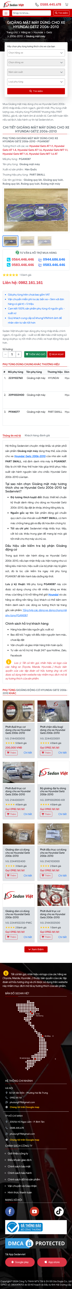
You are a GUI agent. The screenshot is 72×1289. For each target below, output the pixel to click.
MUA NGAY (58, 354)
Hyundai (38, 32)
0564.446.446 (23, 259)
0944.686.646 (54, 259)
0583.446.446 (23, 265)
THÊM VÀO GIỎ (36, 354)
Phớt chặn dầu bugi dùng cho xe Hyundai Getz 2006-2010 (52, 730)
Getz (49, 32)
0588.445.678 (50, 4)
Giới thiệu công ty (18, 1153)
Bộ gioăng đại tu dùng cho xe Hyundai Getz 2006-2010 (53, 791)
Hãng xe (25, 32)
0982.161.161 (30, 282)
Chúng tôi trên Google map (24, 1107)
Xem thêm (38, 949)
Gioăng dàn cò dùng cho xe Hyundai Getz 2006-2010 (17, 853)
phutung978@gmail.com (22, 1102)
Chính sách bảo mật (19, 1166)
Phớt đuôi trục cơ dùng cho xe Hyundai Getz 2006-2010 (17, 730)
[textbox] (34, 53)
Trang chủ (12, 32)
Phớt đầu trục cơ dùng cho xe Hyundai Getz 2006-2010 (53, 853)
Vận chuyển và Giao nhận (22, 1186)
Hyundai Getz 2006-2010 (30, 456)
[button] (64, 210)
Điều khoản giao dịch (20, 1160)
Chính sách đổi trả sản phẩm (24, 1179)
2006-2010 (16, 36)
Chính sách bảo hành (20, 1173)
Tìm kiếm (63, 13)
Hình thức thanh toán (20, 1192)
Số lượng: (8, 349)
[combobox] (36, 52)
